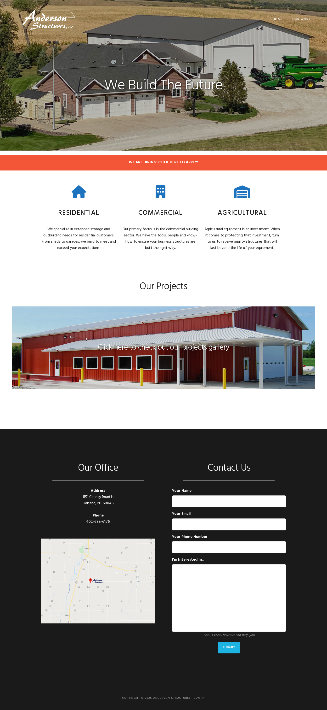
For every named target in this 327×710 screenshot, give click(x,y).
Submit (229, 647)
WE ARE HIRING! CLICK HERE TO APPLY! (163, 162)
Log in (199, 698)
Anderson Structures (48, 19)
